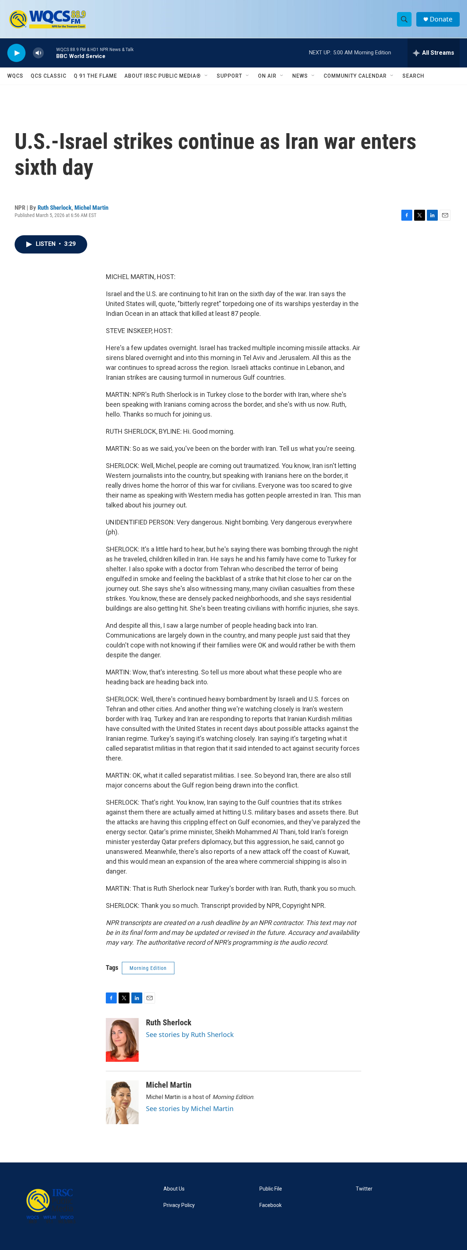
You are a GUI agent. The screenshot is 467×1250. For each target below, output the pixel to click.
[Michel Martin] (122, 1102)
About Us (174, 1189)
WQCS (15, 76)
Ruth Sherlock (55, 207)
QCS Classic (48, 76)
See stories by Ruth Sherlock (190, 1034)
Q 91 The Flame (95, 76)
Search (413, 76)
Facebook (270, 1205)
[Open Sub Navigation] (206, 76)
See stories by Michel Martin (190, 1108)
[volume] (38, 53)
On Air (267, 76)
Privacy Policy (179, 1205)
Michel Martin (91, 207)
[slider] (50, 53)
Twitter (364, 1189)
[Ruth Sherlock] (122, 1040)
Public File (270, 1189)
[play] (16, 53)
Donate (441, 19)
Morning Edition (148, 968)
